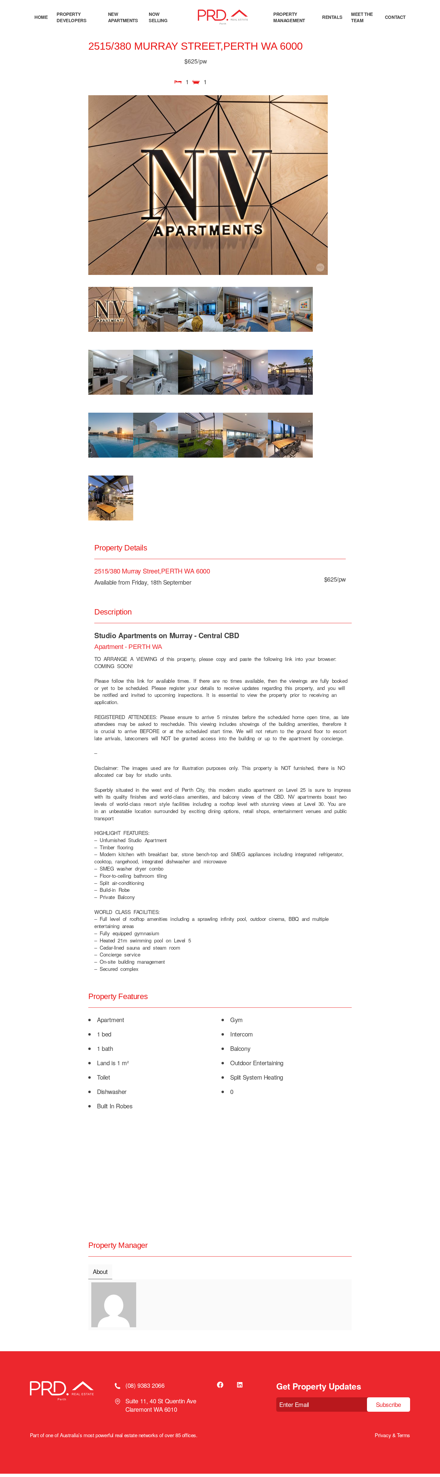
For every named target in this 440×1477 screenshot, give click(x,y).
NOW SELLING (158, 17)
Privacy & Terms (392, 1435)
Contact (395, 17)
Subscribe (388, 1404)
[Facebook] (220, 1384)
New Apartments (123, 17)
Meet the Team (362, 17)
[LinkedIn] (239, 1384)
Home (41, 17)
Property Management (289, 17)
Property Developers (71, 17)
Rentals (332, 17)
